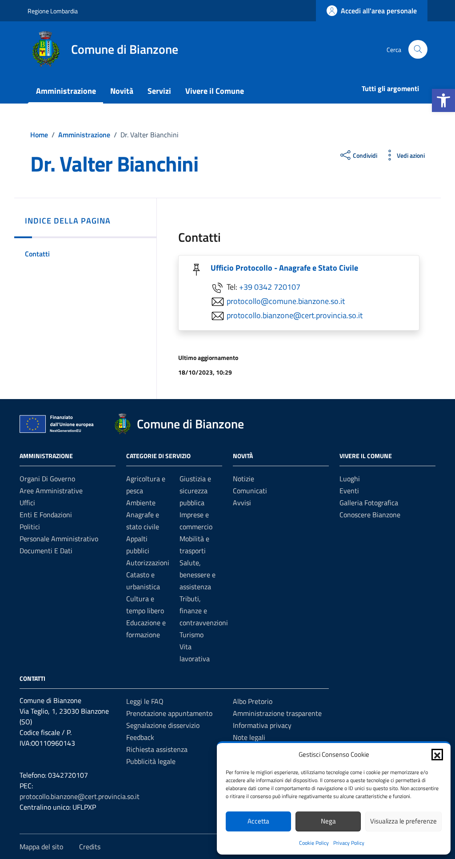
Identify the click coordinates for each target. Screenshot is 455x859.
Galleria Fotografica (368, 502)
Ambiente (141, 502)
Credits (89, 846)
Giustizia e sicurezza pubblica (195, 490)
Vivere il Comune (214, 91)
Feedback (140, 737)
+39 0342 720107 (269, 287)
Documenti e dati (46, 550)
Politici (30, 526)
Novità (121, 91)
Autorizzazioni (147, 562)
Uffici (27, 502)
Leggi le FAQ (145, 701)
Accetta (258, 821)
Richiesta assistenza (157, 749)
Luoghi (349, 478)
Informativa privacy (262, 725)
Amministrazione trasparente (277, 713)
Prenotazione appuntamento (169, 713)
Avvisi (242, 502)
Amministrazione (66, 91)
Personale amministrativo (59, 538)
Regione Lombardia (53, 11)
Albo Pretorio (252, 701)
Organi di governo (47, 478)
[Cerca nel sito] (417, 49)
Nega (328, 821)
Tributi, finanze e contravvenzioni (204, 610)
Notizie (243, 478)
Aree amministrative (51, 490)
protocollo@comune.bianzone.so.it (286, 301)
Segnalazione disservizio (163, 725)
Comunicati (250, 490)
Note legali (249, 737)
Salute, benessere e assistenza (198, 574)
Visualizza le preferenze (403, 821)
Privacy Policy (348, 843)
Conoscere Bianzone (369, 514)
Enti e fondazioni (46, 514)
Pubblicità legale (151, 761)
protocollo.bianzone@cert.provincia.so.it (295, 315)
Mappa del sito (41, 846)
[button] (443, 100)
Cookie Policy (314, 843)
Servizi (159, 91)
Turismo (192, 634)
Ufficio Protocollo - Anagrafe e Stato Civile (284, 268)
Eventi (349, 490)
